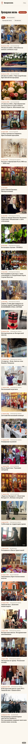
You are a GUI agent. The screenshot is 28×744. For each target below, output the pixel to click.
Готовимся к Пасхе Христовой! (12, 550)
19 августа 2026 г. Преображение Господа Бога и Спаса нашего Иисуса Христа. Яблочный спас (13, 105)
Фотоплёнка (23, 12)
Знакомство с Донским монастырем (9, 605)
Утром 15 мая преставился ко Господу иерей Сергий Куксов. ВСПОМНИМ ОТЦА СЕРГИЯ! (12, 305)
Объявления (18, 20)
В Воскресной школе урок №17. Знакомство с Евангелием (12, 689)
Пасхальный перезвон (9, 389)
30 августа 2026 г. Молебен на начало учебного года (12, 48)
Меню (24, 3)
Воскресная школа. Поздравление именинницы (14, 633)
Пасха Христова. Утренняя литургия (11, 469)
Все (3, 17)
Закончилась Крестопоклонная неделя (13, 577)
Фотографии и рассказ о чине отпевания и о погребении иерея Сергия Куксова (13, 275)
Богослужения (10, 17)
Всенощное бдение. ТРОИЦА (12, 247)
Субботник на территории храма (13, 524)
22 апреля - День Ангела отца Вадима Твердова (12, 362)
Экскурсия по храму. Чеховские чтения (13, 661)
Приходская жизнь (7, 20)
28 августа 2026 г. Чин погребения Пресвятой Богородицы (13, 77)
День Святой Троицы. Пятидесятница (9, 190)
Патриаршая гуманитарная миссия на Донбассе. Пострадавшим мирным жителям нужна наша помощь (14, 719)
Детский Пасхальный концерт (12, 415)
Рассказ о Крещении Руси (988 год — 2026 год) (14, 162)
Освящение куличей (8, 442)
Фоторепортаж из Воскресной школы (12, 334)
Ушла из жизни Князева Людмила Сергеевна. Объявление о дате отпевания (13, 219)
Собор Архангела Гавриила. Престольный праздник (11, 134)
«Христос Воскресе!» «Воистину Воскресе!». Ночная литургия (13, 497)
